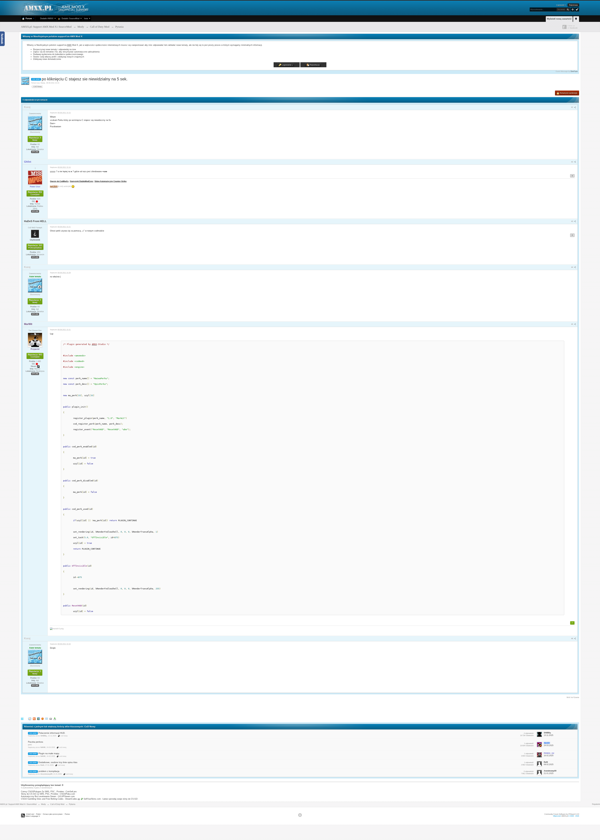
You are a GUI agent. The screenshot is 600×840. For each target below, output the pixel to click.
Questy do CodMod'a (59, 181)
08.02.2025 (548, 764)
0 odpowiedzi (529, 771)
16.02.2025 (548, 755)
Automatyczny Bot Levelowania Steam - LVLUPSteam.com (48, 796)
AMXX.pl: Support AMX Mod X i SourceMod (18, 804)
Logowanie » (561, 5)
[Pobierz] (54, 718)
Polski (38, 814)
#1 (572, 107)
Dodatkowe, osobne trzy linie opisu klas (57, 762)
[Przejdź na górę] (300, 815)
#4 (572, 267)
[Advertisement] (78, 707)
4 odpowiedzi (529, 733)
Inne (86, 18)
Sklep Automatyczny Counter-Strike (111, 181)
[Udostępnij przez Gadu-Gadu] (42, 718)
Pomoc (67, 814)
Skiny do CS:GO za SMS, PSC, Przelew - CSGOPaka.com (48, 794)
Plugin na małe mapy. (49, 753)
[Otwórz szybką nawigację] (576, 18)
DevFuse (574, 71)
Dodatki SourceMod (69, 18)
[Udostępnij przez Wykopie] (29, 718)
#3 (572, 221)
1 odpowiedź (529, 743)
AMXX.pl (564, 816)
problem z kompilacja (48, 771)
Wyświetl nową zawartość (559, 19)
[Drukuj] (50, 718)
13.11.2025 (548, 735)
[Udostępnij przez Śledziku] (38, 718)
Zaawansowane (573, 9)
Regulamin (596, 804)
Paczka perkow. (35, 742)
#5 (572, 324)
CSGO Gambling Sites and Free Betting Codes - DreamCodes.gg (50, 799)
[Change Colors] (576, 9)
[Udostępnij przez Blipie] (34, 718)
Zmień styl (30, 814)
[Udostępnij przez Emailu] (46, 718)
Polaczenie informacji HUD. (51, 733)
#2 (572, 162)
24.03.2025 (548, 745)
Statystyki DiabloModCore (81, 181)
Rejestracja (573, 5)
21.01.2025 (548, 773)
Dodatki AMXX (46, 18)
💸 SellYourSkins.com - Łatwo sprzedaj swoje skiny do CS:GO (109, 799)
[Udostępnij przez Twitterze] (22, 718)
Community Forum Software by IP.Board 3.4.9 (561, 814)
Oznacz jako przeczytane (52, 814)
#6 (572, 638)
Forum (28, 18)
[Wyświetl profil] (35, 123)
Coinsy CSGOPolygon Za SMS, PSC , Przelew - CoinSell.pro (49, 791)
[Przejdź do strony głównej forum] (55, 8)
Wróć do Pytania (573, 697)
